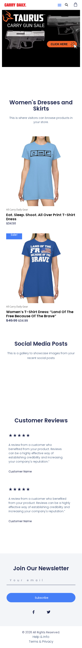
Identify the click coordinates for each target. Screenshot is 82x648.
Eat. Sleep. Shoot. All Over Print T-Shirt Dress (40, 217)
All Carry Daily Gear (17, 209)
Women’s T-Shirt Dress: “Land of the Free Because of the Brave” (39, 314)
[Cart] (75, 4)
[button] (59, 5)
